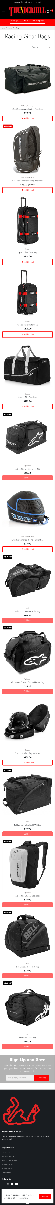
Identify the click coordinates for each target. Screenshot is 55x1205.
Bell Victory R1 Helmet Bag (27, 966)
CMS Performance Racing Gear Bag (27, 109)
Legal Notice (6, 1172)
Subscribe (42, 1077)
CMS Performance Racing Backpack (27, 180)
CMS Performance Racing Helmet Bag (27, 539)
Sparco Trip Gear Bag (27, 397)
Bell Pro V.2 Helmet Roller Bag (27, 611)
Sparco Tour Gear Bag (27, 252)
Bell (27, 608)
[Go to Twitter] (12, 1184)
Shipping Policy (7, 1164)
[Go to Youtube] (16, 1184)
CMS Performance (27, 106)
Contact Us (6, 1152)
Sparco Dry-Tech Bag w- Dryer (27, 753)
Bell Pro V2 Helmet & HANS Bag (27, 824)
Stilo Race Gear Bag (27, 1037)
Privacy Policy (7, 1168)
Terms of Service (8, 1156)
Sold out (27, 477)
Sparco (27, 249)
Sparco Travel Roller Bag (27, 324)
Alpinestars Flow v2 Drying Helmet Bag (27, 682)
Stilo (27, 1034)
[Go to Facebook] (4, 1184)
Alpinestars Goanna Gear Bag (27, 468)
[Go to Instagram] (8, 1184)
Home (3, 28)
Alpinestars (27, 465)
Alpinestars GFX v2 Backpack (27, 895)
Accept (45, 1196)
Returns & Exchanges (9, 1160)
